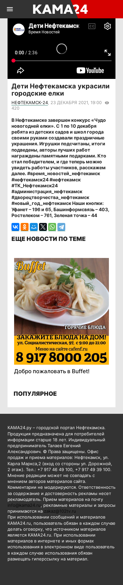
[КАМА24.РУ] (60, 9)
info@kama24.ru (24, 505)
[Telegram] (61, 227)
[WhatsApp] (52, 227)
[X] (43, 227)
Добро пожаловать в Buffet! (52, 371)
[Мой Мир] (34, 227)
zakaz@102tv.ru (60, 511)
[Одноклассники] (25, 227)
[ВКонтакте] (15, 227)
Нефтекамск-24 (29, 102)
